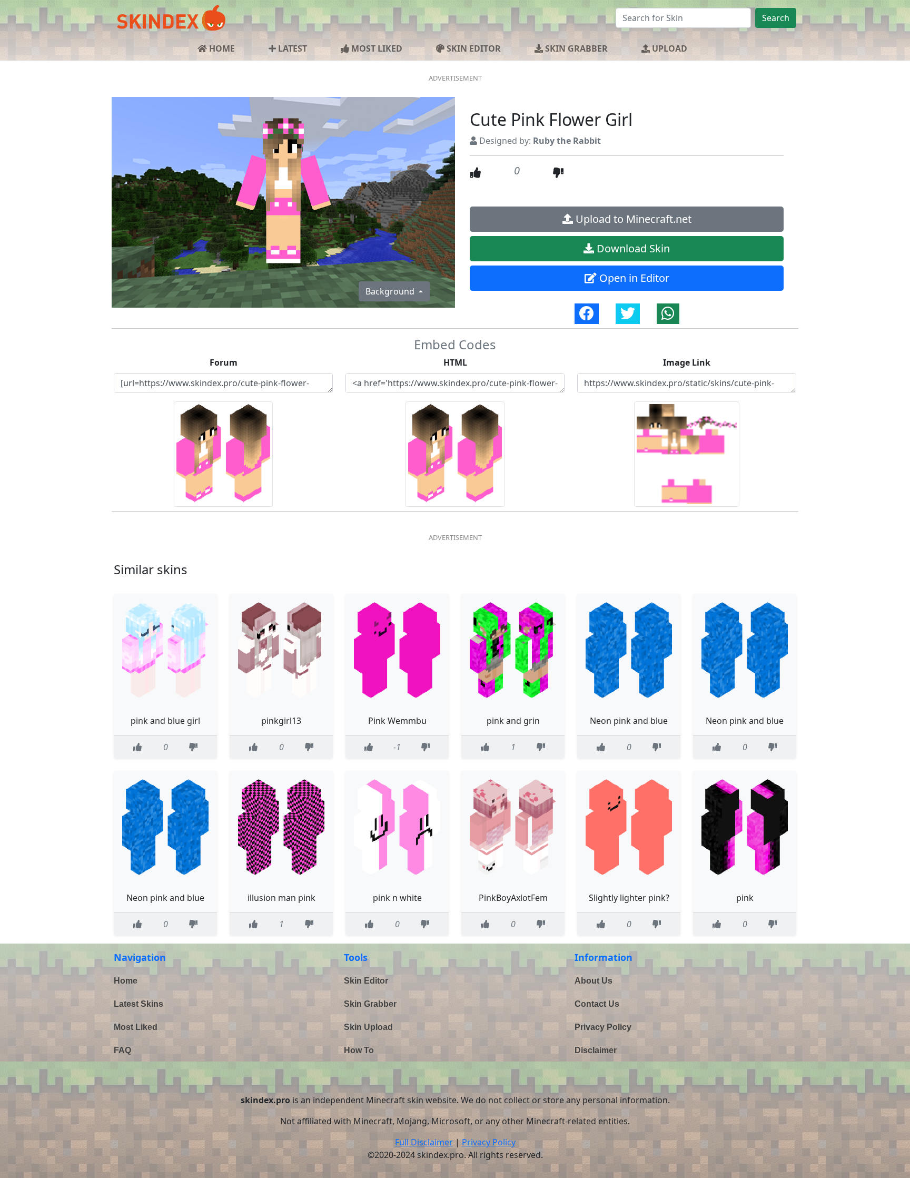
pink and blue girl (165, 721)
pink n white (397, 898)
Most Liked (135, 1027)
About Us (593, 980)
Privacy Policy (603, 1027)
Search (775, 18)
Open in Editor (633, 278)
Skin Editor (366, 980)
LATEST (291, 48)
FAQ (122, 1050)
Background (391, 291)
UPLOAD (668, 48)
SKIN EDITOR (472, 48)
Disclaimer (596, 1050)
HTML (455, 362)
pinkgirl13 (281, 721)
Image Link (686, 362)
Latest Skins (138, 1003)
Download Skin (632, 248)
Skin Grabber (370, 1003)
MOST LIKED (375, 48)
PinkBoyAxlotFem (513, 898)
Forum (224, 362)
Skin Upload (368, 1027)
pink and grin (513, 721)
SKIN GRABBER (575, 48)
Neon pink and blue (629, 721)
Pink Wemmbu (397, 721)
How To (359, 1050)
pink (745, 898)
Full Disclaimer (424, 1142)
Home (125, 980)
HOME (221, 48)
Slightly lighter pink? (629, 898)
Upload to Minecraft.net (632, 219)
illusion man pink (281, 898)
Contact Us (597, 1003)
